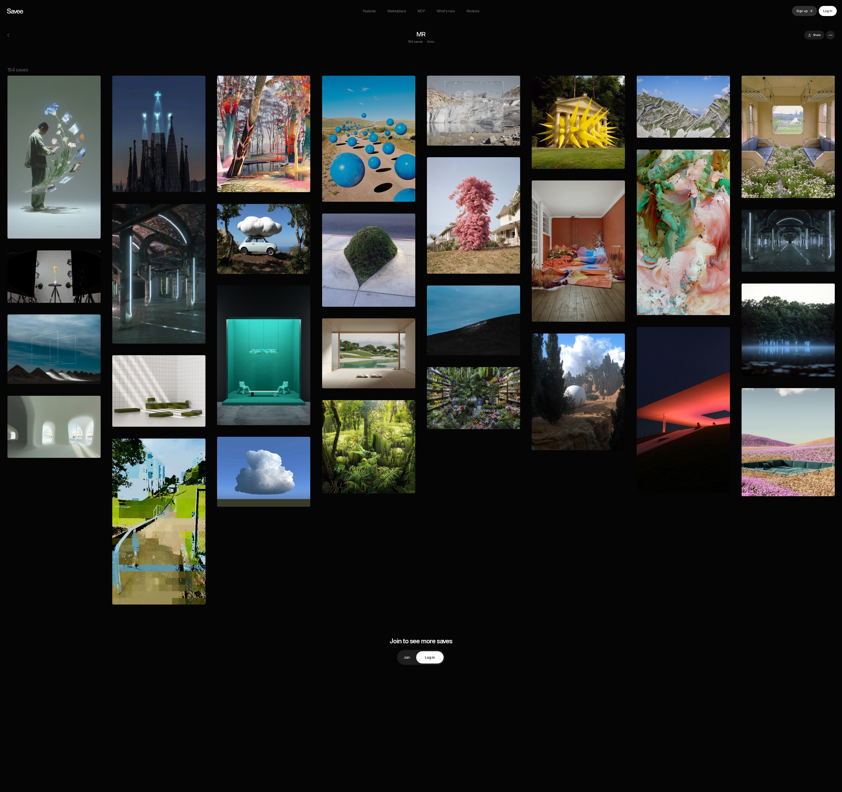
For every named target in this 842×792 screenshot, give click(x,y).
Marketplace (396, 11)
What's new (446, 11)
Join (407, 657)
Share (817, 35)
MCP (421, 11)
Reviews (473, 11)
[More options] (830, 35)
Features (369, 11)
